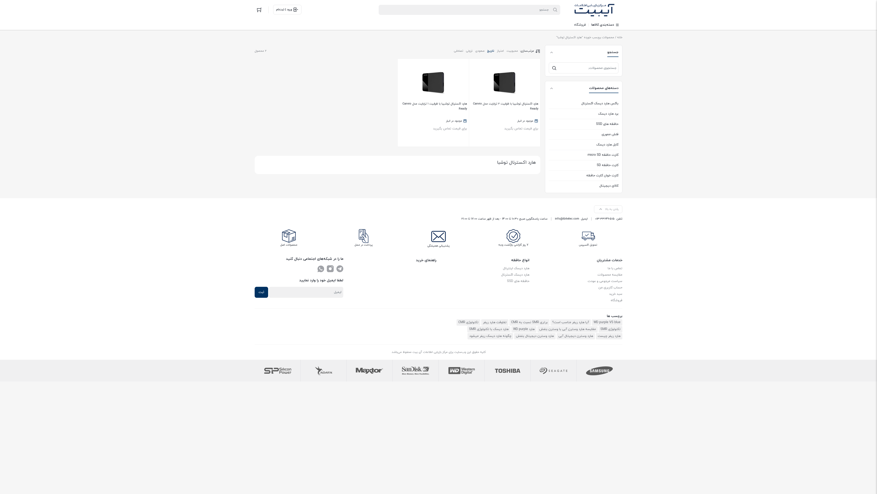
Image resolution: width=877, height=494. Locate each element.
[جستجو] (554, 67)
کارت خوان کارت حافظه (602, 175)
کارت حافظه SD (607, 165)
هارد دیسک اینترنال (516, 268)
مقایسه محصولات (609, 275)
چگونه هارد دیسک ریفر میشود (490, 336)
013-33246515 (605, 219)
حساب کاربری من (610, 287)
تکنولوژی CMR (468, 322)
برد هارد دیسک (608, 114)
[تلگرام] (339, 268)
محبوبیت (512, 51)
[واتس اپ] (320, 268)
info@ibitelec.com (567, 219)
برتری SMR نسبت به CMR (529, 322)
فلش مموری (610, 134)
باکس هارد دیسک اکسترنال (599, 103)
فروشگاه (616, 300)
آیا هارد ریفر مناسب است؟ (570, 322)
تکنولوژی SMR (610, 329)
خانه (619, 37)
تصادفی (458, 51)
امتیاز (500, 51)
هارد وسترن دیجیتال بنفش (535, 336)
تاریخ (490, 51)
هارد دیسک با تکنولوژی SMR (489, 329)
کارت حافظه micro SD (603, 155)
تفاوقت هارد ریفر (495, 322)
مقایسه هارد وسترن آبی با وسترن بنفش (567, 329)
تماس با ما (615, 268)
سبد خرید (615, 294)
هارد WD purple (524, 329)
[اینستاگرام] (330, 268)
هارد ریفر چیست (609, 336)
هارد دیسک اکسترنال (515, 275)
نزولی (469, 51)
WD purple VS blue (607, 322)
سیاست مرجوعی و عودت (605, 281)
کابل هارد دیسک (607, 144)
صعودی (479, 51)
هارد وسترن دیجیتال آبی (575, 336)
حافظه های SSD (607, 124)
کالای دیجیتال (608, 186)
